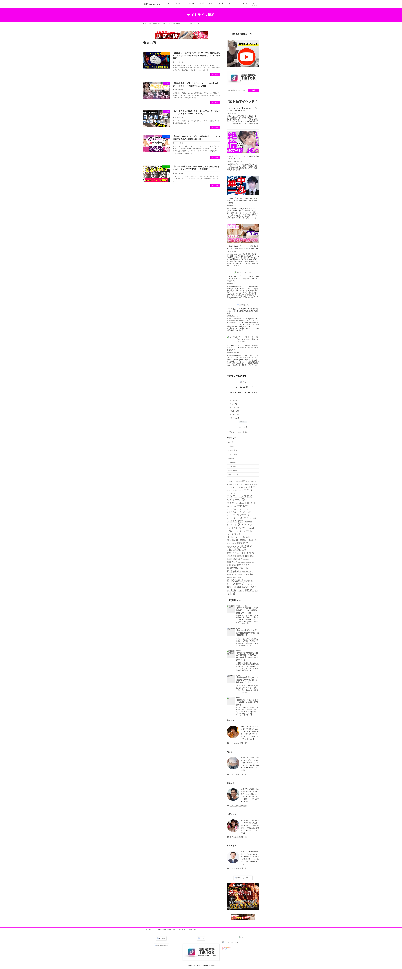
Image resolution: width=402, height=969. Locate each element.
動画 (228, 543)
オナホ (229, 490)
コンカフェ (231, 493)
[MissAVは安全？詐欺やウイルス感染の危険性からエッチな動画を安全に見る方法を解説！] (243, 305)
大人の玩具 (231, 547)
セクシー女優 (236, 499)
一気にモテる (234, 531)
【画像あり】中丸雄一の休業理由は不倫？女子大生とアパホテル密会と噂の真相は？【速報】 (243, 200)
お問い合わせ (193, 929)
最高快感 (232, 568)
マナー (250, 515)
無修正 (246, 574)
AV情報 (230, 442)
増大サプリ (244, 543)
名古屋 (233, 543)
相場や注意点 (235, 580)
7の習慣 (229, 481)
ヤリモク (248, 521)
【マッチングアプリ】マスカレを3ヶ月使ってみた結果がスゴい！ (242, 109)
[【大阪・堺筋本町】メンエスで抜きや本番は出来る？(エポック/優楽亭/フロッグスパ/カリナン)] (242, 272)
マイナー (229, 515)
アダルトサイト (241, 487)
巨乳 (247, 556)
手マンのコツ (245, 559)
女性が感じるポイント (236, 553)
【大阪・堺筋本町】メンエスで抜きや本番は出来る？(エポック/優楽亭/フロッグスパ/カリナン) (243, 279)
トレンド (241, 509)
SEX (242, 484)
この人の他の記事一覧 (238, 743)
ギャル (235, 490)
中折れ (249, 531)
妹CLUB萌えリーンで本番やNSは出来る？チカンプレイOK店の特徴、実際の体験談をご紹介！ (242, 348)
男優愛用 (229, 577)
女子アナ (245, 550)
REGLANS (236, 484)
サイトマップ (148, 929)
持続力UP (232, 562)
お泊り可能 (253, 484)
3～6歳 (234, 400)
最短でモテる (243, 565)
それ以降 (235, 418)
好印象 (250, 553)
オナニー (253, 487)
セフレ (253, 503)
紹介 (229, 584)
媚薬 (234, 556)
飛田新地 (249, 590)
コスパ (248, 490)
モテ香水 (253, 518)
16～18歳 (235, 414)
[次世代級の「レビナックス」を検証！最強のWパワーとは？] (243, 142)
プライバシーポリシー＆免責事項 (165, 929)
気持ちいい (234, 571)
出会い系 (252, 540)
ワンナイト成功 (246, 528)
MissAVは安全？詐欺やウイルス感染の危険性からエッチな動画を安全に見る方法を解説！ (243, 311)
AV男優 (253, 481)
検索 (253, 90)
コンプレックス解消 (239, 496)
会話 (248, 537)
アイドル (230, 487)
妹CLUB (229, 556)
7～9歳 (234, 404)
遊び (253, 587)
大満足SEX (244, 546)
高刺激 (231, 593)
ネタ (246, 509)
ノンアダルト (232, 512)
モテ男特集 (232, 462)
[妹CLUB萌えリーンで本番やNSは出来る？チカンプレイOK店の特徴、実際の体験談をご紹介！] (243, 339)
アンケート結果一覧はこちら (240, 432)
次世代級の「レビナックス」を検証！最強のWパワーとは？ (243, 157)
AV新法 (248, 481)
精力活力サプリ (233, 474)
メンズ (238, 518)
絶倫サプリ (240, 583)
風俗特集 (231, 458)
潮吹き (240, 575)
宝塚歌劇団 (240, 556)
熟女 (252, 574)
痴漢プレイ (237, 577)
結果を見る (243, 427)
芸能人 (230, 587)
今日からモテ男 (236, 537)
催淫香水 (243, 540)
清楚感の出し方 (231, 574)
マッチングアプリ (240, 515)
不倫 (244, 531)
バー (240, 512)
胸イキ (250, 584)
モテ (246, 518)
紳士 (252, 581)
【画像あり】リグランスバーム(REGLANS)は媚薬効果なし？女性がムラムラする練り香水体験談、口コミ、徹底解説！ (196, 55)
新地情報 (231, 565)
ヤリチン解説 (235, 521)
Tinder (246, 484)
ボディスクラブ (248, 512)
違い (228, 591)
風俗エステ (240, 591)
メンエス (229, 518)
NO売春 (229, 484)
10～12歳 (235, 407)
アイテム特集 (232, 454)
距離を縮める (241, 587)
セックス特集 (232, 470)
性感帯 (229, 559)
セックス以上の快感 (238, 503)
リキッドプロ (232, 528)
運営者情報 (182, 929)
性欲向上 (236, 559)
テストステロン (231, 506)
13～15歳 (235, 411)
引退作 (252, 556)
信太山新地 (232, 540)
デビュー (242, 506)
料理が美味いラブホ (247, 562)
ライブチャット (231, 525)
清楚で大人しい (247, 571)
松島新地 (243, 568)
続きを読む (215, 74)
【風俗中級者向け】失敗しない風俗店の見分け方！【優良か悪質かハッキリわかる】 (243, 247)
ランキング (245, 524)
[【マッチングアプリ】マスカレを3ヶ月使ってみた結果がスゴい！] (243, 101)
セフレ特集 (232, 466)
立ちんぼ (247, 581)
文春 (239, 562)
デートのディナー (232, 509)
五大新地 (231, 534)
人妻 (238, 534)
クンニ (241, 490)
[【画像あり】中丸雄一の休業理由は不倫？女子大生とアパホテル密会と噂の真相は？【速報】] (243, 186)
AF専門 (242, 481)
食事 (256, 591)
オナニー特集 (232, 450)
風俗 (233, 590)
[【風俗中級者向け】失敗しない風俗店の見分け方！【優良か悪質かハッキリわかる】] (243, 234)
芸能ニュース (232, 446)
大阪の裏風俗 (234, 549)
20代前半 (235, 481)
